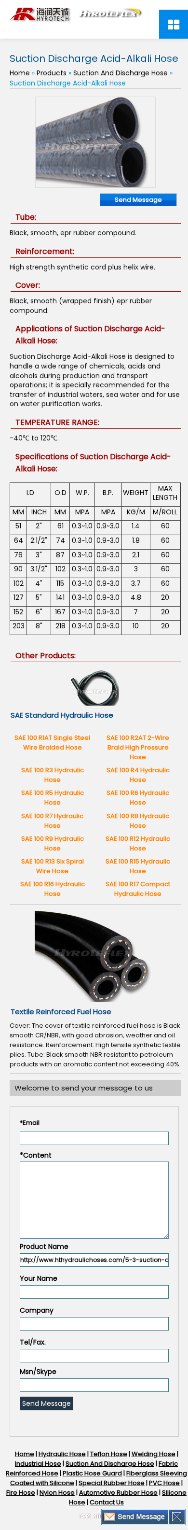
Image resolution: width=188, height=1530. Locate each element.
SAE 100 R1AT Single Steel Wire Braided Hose (52, 742)
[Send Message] (135, 1516)
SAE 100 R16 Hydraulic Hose (52, 888)
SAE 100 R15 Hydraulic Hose (138, 866)
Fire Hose (20, 1492)
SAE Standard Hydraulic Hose (62, 715)
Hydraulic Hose (62, 1454)
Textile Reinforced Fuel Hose (61, 1011)
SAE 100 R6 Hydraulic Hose (138, 797)
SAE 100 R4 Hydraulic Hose (138, 774)
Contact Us (107, 1502)
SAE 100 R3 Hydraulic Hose (52, 774)
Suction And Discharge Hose (120, 73)
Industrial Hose (38, 1463)
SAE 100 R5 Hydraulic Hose (52, 797)
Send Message (138, 199)
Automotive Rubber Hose (118, 1492)
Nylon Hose (57, 1492)
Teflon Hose (108, 1454)
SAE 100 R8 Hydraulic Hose (138, 820)
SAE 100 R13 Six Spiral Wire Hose (52, 866)
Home (20, 73)
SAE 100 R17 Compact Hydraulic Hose (138, 888)
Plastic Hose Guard (92, 1473)
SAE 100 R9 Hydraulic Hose (52, 843)
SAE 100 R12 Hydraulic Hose (138, 843)
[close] (177, 1516)
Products (52, 73)
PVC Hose (164, 1483)
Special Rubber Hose (112, 1483)
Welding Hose (153, 1454)
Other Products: (45, 655)
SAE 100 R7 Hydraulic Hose (52, 820)
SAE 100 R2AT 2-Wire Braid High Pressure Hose (138, 747)
